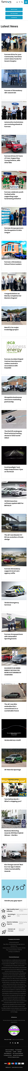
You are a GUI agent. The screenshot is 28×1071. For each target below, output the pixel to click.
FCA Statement (18, 1049)
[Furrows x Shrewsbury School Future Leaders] (14, 250)
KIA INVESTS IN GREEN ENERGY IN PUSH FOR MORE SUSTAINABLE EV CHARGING (12, 671)
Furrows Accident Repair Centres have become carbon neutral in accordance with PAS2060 (13, 363)
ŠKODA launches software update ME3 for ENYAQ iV (13, 503)
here (16, 1012)
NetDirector (8, 1067)
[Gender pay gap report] (14, 889)
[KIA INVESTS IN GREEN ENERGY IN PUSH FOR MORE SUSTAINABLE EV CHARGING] (14, 656)
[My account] (17, 2)
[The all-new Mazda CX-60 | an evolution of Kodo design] (14, 523)
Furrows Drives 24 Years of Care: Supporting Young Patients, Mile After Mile (13, 159)
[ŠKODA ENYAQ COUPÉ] (14, 728)
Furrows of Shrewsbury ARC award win (13, 91)
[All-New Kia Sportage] (14, 758)
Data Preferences (7, 1053)
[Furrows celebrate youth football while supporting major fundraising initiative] (14, 180)
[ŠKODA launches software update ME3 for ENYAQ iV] (14, 489)
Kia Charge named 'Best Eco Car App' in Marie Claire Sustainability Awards (13, 868)
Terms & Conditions (9, 1049)
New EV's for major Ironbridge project (11, 328)
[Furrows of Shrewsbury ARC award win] (14, 78)
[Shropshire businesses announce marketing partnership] (14, 385)
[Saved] (19, 2)
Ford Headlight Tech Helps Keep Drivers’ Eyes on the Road (13, 469)
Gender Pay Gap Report (18, 1055)
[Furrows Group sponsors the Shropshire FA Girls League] (14, 216)
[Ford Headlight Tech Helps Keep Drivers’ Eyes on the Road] (14, 455)
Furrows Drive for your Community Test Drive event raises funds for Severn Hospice (13, 57)
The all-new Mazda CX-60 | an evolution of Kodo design (13, 537)
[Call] (22, 2)
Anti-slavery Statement (18, 1053)
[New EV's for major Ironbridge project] (14, 315)
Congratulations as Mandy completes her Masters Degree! (12, 296)
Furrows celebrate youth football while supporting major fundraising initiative (13, 195)
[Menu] (26, 2)
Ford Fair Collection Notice (13, 1057)
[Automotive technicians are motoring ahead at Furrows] (14, 110)
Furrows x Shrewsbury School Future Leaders (13, 263)
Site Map (19, 1051)
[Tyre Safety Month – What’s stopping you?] (14, 787)
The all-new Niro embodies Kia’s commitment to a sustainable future (11, 707)
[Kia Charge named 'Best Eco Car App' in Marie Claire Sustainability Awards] (14, 853)
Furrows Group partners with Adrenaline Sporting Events (13, 636)
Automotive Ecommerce (17, 1067)
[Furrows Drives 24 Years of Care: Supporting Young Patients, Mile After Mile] (14, 144)
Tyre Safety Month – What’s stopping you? (12, 800)
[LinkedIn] (15, 1043)
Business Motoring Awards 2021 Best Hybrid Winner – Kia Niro (13, 833)
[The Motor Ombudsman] (14, 1035)
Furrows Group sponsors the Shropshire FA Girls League (13, 230)
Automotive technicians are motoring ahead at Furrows (13, 124)
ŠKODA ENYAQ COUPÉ (12, 740)
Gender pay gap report (13, 901)
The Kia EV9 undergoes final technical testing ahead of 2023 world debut (13, 434)
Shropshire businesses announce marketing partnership (13, 399)
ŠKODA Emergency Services (11, 604)
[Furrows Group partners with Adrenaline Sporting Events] (14, 622)
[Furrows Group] (6, 2)
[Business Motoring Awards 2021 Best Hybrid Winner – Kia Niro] (14, 819)
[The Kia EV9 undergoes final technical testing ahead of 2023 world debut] (14, 419)
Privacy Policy (9, 1051)
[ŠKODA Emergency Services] (14, 591)
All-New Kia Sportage (12, 770)
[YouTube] (18, 1043)
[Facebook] (10, 1043)
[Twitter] (13, 1043)
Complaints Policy (8, 1055)
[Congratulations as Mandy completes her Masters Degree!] (14, 281)
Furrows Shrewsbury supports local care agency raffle (12, 571)
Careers (14, 1051)
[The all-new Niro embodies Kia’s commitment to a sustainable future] (14, 692)
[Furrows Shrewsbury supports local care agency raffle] (14, 557)
